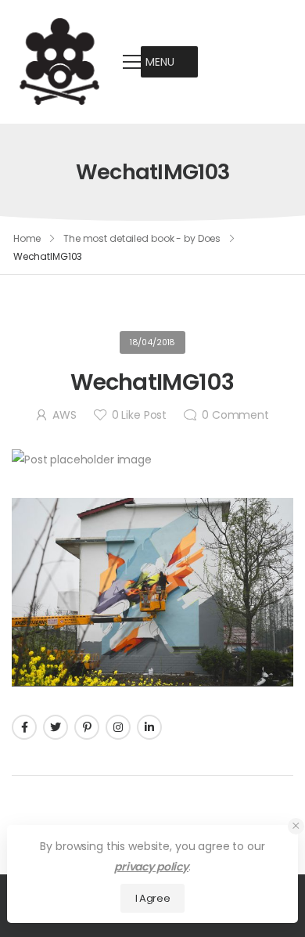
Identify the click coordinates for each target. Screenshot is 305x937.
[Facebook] (24, 727)
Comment (235, 415)
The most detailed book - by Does (142, 238)
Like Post (139, 415)
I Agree (152, 898)
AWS (64, 415)
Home (27, 238)
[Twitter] (55, 727)
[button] (159, 61)
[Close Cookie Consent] (296, 826)
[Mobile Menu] (132, 61)
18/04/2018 (153, 342)
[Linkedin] (149, 727)
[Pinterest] (86, 727)
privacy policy (151, 866)
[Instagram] (118, 727)
